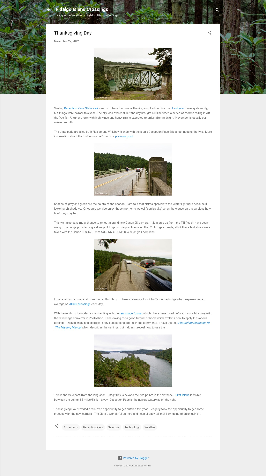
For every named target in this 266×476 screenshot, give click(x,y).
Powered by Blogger (135, 458)
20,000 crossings (80, 304)
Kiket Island (182, 395)
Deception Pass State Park (81, 108)
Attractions (71, 427)
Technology (132, 427)
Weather (149, 427)
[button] (209, 33)
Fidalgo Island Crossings (82, 9)
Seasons (114, 427)
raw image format (131, 313)
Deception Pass (93, 427)
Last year (178, 108)
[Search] (217, 11)
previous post (124, 136)
